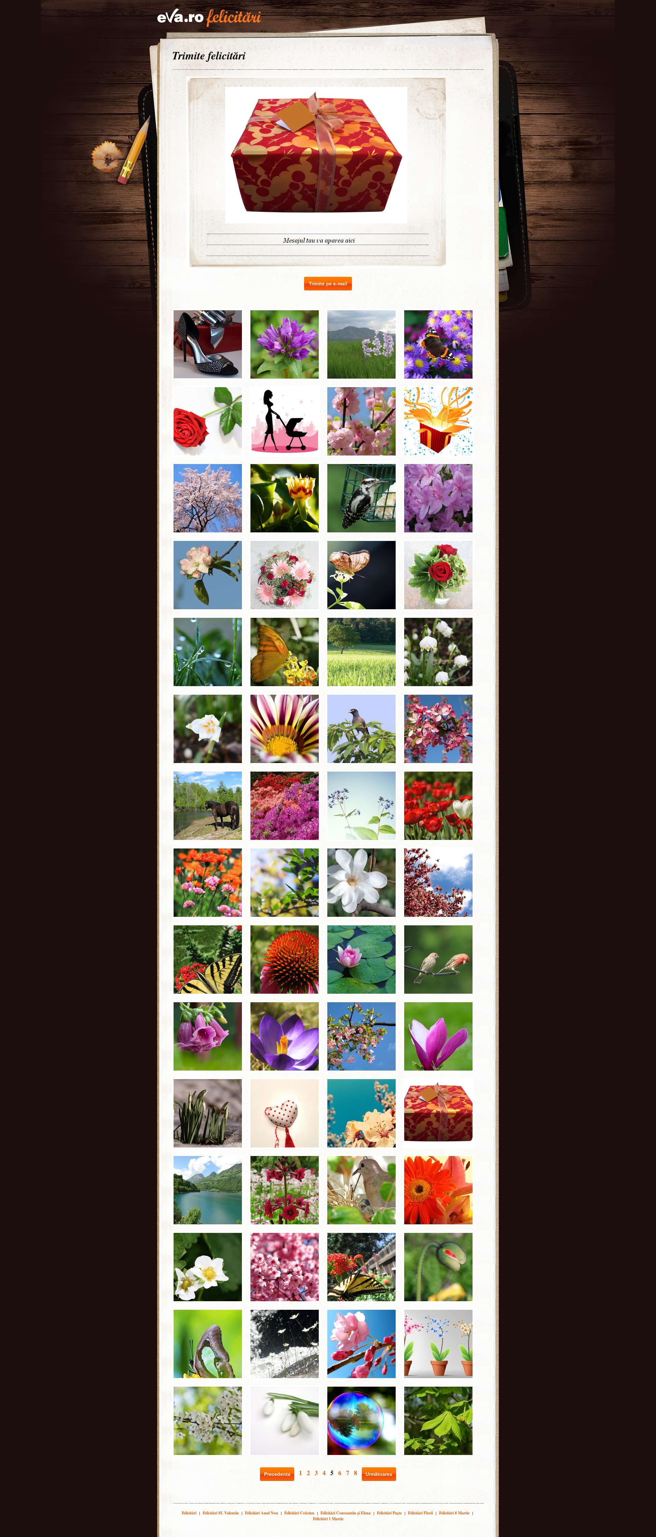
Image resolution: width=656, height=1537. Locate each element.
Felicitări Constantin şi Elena (345, 1513)
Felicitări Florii (420, 1513)
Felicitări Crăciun (299, 1513)
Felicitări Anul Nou (261, 1513)
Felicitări (189, 1513)
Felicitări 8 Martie (454, 1513)
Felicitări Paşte (389, 1513)
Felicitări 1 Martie (328, 1519)
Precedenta (277, 1474)
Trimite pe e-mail (328, 283)
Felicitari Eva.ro (209, 18)
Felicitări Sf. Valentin (221, 1513)
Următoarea (379, 1474)
